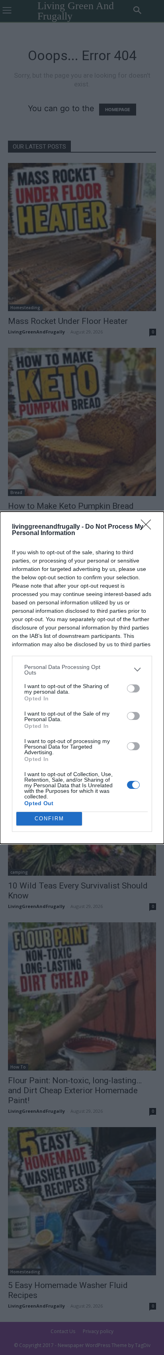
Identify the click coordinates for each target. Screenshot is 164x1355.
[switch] (133, 688)
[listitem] (82, 669)
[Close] (148, 527)
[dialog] (82, 678)
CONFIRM (49, 819)
